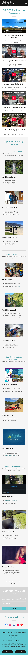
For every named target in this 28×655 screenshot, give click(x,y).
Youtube (11, 455)
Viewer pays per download (10, 500)
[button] (26, 3)
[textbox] (14, 603)
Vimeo (6, 455)
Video (19, 286)
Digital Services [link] (14, 637)
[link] (7, 3)
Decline (7, 651)
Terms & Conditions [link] (14, 635)
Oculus (15, 455)
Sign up (14, 608)
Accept (20, 651)
